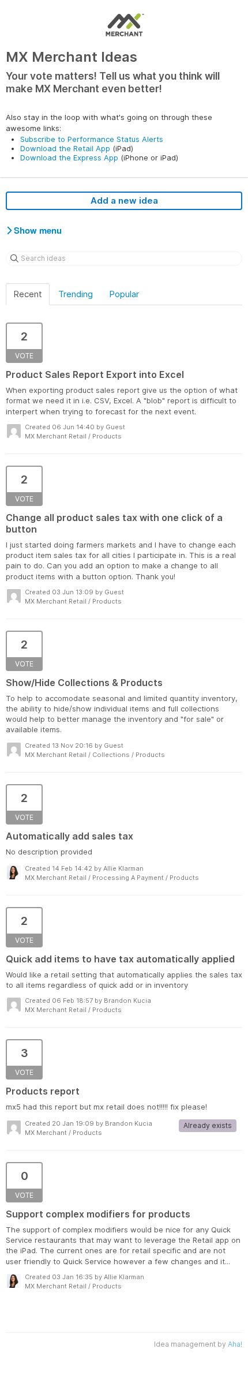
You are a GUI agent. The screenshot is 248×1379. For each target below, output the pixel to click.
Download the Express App (69, 157)
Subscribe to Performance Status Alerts (91, 139)
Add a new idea (124, 200)
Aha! (235, 1344)
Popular (124, 293)
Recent (27, 293)
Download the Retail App (65, 148)
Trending (75, 293)
